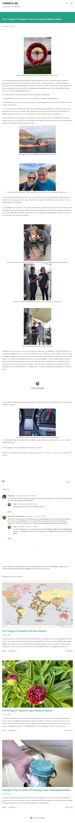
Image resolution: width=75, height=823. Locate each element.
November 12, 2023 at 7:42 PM (25, 496)
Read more (69, 651)
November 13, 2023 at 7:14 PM (27, 504)
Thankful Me (10, 3)
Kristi (15, 504)
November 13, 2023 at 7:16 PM (27, 526)
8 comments (12, 730)
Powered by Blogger (38, 818)
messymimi (11, 496)
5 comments (12, 651)
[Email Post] (3, 482)
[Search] (67, 3)
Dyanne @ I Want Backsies (16, 516)
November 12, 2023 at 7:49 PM (35, 516)
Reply (10, 512)
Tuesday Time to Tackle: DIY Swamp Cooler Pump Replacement (36, 789)
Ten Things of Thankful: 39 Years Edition (24, 630)
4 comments (12, 807)
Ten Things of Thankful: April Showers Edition (27, 710)
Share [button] (69, 482)
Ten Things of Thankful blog (51, 453)
